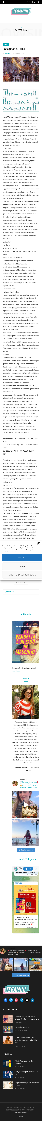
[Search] (38, 2)
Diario (6, 44)
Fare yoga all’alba (14, 49)
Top (21, 1116)
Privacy (17, 1112)
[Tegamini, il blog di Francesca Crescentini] (21, 11)
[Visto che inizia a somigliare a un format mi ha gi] (35, 964)
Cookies (24, 1112)
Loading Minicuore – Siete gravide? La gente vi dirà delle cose (26, 1040)
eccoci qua (16, 671)
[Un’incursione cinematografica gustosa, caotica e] (25, 804)
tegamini (8, 53)
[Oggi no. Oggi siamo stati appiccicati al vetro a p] (25, 832)
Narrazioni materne (22, 1027)
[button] (39, 543)
